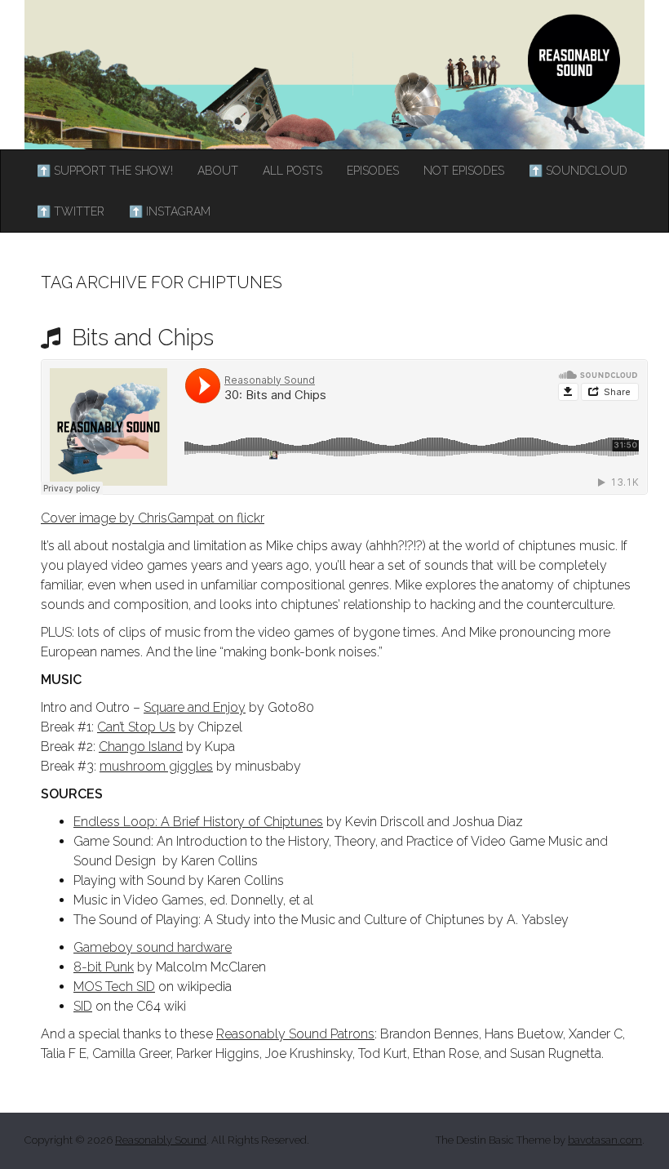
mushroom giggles (156, 766)
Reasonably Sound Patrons (295, 1034)
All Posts (292, 170)
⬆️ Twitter (70, 211)
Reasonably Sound (160, 1140)
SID (82, 1006)
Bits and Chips (140, 337)
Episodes (373, 170)
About (217, 170)
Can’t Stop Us (136, 727)
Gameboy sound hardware (152, 947)
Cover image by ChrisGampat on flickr (152, 518)
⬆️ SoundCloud (578, 170)
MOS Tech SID (114, 986)
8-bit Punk (103, 967)
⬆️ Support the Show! (105, 170)
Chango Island (141, 746)
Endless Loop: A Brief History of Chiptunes (198, 821)
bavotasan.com (605, 1140)
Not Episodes (463, 170)
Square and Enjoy (195, 707)
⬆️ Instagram (169, 211)
